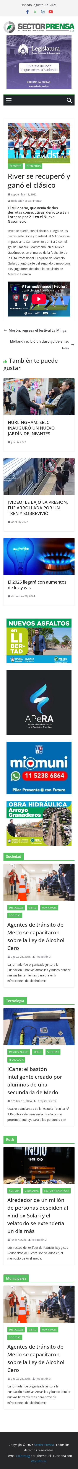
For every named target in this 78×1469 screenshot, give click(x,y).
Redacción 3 (43, 957)
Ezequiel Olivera (47, 1101)
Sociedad (15, 915)
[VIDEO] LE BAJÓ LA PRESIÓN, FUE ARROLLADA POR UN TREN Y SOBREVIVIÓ (38, 507)
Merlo (32, 907)
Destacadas (34, 166)
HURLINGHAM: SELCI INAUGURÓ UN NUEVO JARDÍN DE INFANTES (31, 427)
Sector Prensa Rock (56, 1190)
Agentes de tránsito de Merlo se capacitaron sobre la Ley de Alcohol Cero (35, 936)
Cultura (14, 1190)
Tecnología (16, 1059)
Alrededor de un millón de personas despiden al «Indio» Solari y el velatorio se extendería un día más (37, 1215)
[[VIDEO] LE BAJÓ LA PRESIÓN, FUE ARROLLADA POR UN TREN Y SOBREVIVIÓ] (39, 461)
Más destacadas (18, 1051)
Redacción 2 (39, 1240)
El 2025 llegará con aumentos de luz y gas (37, 584)
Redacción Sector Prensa (26, 201)
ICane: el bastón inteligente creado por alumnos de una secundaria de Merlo (34, 1080)
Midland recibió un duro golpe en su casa (39, 344)
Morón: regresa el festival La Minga (38, 330)
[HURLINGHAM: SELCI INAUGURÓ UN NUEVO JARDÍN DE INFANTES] (39, 381)
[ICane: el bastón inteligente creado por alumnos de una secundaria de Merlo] (39, 1026)
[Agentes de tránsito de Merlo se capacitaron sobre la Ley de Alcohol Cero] (39, 882)
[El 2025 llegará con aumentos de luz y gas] (39, 540)
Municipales (49, 907)
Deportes (15, 166)
